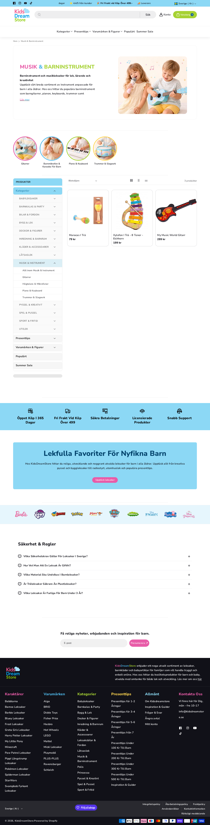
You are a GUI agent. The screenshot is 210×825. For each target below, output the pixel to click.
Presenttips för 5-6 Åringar (123, 724)
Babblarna (11, 701)
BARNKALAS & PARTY (31, 206)
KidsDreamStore (24, 820)
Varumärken (54, 694)
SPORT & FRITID (28, 320)
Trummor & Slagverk (105, 163)
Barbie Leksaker (15, 712)
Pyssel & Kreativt (88, 778)
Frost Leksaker (14, 724)
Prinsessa (83, 773)
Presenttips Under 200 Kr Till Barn (122, 756)
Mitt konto (151, 724)
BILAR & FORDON (29, 214)
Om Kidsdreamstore (157, 701)
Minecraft (11, 747)
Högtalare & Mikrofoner (35, 283)
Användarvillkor (170, 808)
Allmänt (152, 694)
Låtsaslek (83, 751)
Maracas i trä (77, 235)
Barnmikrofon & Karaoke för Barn (51, 165)
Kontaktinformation (194, 808)
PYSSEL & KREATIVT (30, 304)
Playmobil (50, 753)
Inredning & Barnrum (90, 724)
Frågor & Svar (153, 712)
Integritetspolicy (151, 804)
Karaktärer (14, 694)
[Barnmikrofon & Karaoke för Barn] (52, 148)
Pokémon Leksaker (16, 769)
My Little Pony (14, 741)
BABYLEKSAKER (28, 198)
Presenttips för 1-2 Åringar (123, 704)
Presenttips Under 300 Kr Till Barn (122, 766)
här (200, 679)
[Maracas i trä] (88, 210)
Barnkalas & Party (88, 707)
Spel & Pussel (86, 784)
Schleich (49, 770)
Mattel (48, 741)
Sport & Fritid (85, 790)
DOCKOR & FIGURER (30, 230)
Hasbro (48, 724)
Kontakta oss (191, 694)
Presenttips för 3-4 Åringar (123, 714)
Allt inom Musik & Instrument (38, 270)
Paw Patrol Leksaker (18, 753)
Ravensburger (52, 764)
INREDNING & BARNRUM (33, 238)
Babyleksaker (85, 701)
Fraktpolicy (199, 804)
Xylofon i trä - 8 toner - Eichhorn (128, 237)
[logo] (13, 672)
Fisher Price (51, 718)
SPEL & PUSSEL (28, 312)
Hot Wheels (51, 730)
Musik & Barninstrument (87, 759)
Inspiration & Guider (123, 785)
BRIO (47, 707)
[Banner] (21, 514)
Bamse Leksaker (15, 707)
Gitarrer (25, 163)
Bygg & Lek (84, 712)
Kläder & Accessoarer (85, 732)
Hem (15, 41)
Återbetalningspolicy (176, 804)
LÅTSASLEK (26, 255)
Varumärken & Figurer (29, 347)
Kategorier (22, 191)
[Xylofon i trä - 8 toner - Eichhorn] (132, 210)
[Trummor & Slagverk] (105, 148)
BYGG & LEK (26, 222)
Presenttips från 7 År (122, 735)
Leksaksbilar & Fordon (86, 743)
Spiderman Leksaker (17, 774)
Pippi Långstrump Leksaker (16, 761)
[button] (185, 14)
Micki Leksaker (53, 747)
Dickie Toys (51, 712)
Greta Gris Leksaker (17, 730)
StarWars (11, 780)
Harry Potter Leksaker (18, 735)
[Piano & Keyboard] (78, 148)
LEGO (47, 735)
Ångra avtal (152, 718)
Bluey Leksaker (14, 718)
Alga (47, 701)
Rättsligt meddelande (193, 813)
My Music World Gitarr (171, 235)
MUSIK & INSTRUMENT (32, 263)
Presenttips (23, 338)
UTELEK (23, 329)
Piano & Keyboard (78, 163)
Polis (80, 767)
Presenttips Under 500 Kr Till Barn (122, 777)
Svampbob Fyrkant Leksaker (16, 788)
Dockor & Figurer (87, 718)
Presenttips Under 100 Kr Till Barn (122, 745)
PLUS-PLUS (51, 758)
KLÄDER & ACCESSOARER (34, 246)
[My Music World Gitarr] (176, 210)
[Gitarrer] (25, 148)
